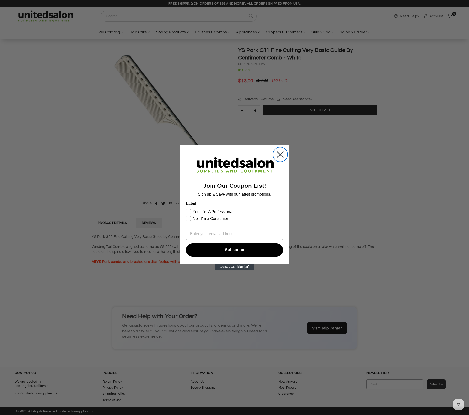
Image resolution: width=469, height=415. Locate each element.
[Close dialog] (280, 154)
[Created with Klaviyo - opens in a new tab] (234, 267)
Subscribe (234, 250)
